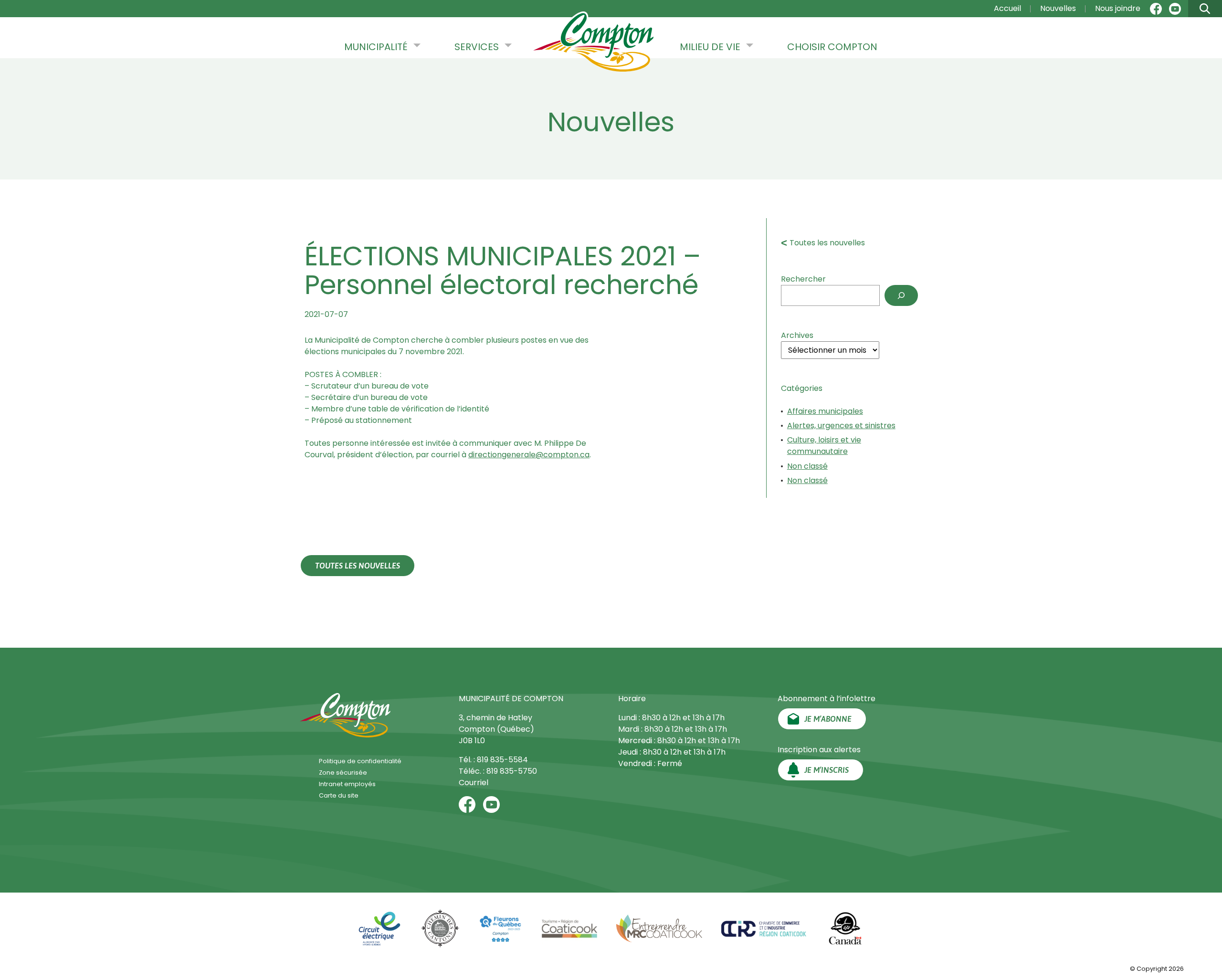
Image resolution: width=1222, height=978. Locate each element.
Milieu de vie (710, 46)
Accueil (1007, 8)
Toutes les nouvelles (827, 242)
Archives (797, 335)
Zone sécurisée (343, 772)
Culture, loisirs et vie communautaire (824, 445)
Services (476, 46)
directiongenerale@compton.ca (529, 454)
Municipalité (376, 46)
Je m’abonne (828, 719)
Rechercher (803, 278)
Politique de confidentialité (360, 761)
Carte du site (338, 795)
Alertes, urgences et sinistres (841, 425)
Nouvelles (1058, 8)
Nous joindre (1117, 8)
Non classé (807, 466)
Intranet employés (347, 784)
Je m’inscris (826, 770)
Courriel (473, 782)
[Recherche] (901, 295)
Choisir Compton (832, 46)
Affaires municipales (825, 411)
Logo (593, 42)
